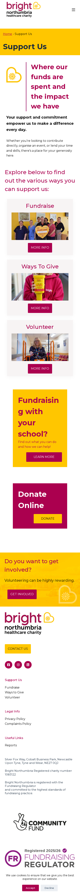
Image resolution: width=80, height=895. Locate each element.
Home (7, 34)
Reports (11, 745)
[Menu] (73, 9)
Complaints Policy (18, 724)
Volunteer (12, 697)
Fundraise (12, 687)
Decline (49, 887)
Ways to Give (14, 692)
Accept (30, 887)
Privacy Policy (15, 719)
